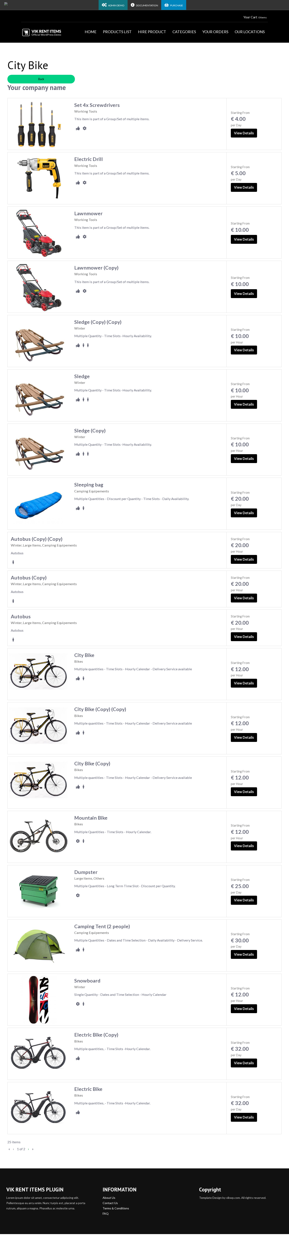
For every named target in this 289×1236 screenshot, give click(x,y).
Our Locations (250, 31)
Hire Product (152, 31)
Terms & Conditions (116, 1208)
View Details (244, 133)
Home (90, 31)
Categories (184, 31)
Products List (117, 31)
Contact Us (110, 1203)
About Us (109, 1197)
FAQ (106, 1213)
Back (41, 79)
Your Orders (215, 31)
